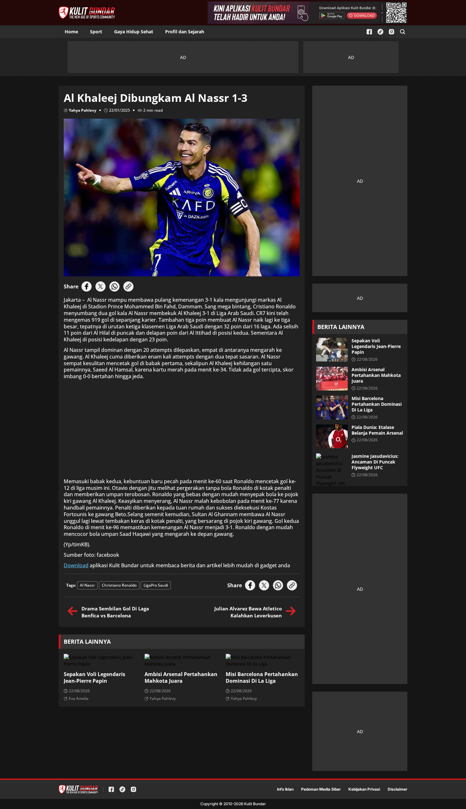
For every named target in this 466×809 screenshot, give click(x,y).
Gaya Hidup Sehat (133, 32)
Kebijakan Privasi (364, 789)
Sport (96, 32)
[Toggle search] (402, 32)
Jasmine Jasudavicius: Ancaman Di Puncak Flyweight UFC (375, 461)
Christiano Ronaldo (119, 585)
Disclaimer (397, 789)
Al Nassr (87, 585)
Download (76, 565)
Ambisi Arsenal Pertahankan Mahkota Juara (181, 677)
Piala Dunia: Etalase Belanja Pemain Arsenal (377, 430)
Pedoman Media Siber (321, 789)
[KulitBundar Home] (87, 12)
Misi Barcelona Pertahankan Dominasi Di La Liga (262, 677)
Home (71, 32)
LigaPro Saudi (156, 585)
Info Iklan (285, 789)
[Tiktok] (380, 32)
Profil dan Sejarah (184, 32)
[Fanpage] (369, 32)
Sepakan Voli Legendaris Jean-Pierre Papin (94, 677)
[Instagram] (391, 32)
